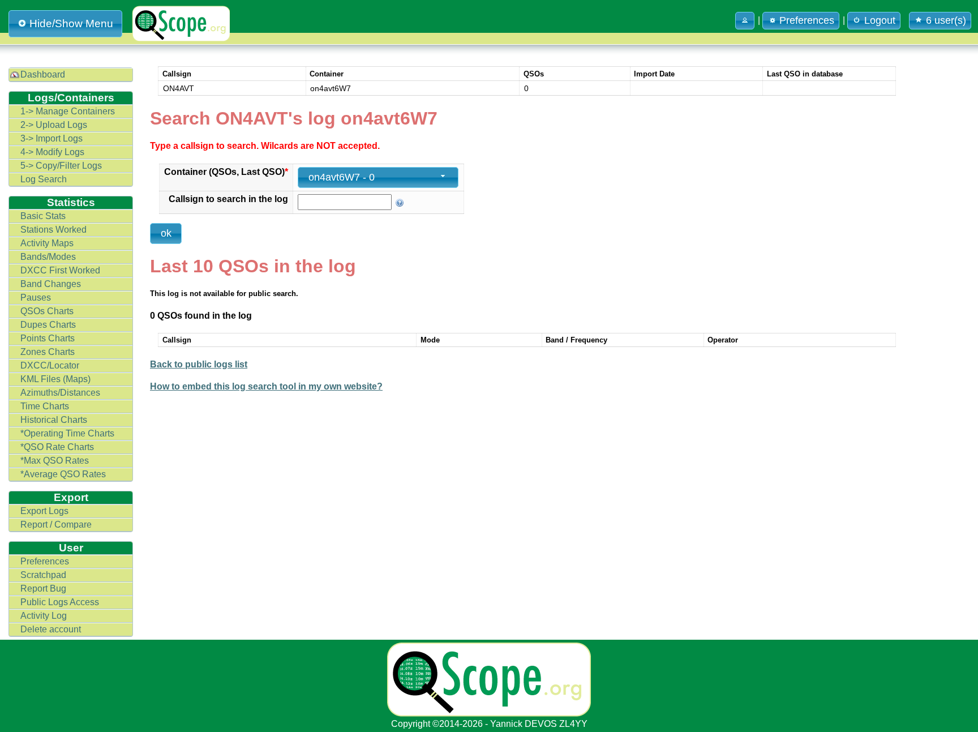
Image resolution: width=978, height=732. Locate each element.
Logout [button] (879, 20)
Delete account (50, 629)
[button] (744, 20)
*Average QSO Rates (63, 474)
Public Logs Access (59, 602)
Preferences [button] (806, 20)
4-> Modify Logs (52, 152)
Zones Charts (47, 352)
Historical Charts (53, 420)
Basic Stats (43, 216)
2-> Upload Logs (53, 125)
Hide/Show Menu (71, 23)
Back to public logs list (198, 364)
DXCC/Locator (49, 365)
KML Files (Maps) (55, 379)
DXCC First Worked (60, 270)
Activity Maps (47, 243)
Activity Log (43, 615)
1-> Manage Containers (67, 111)
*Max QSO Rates (54, 460)
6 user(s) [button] (946, 20)
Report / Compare (56, 524)
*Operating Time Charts (67, 433)
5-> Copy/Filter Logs (61, 165)
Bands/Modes (48, 257)
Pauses (35, 297)
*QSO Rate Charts (57, 447)
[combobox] (378, 177)
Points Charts (47, 338)
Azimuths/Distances (60, 392)
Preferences (44, 561)
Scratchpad (43, 575)
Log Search (43, 179)
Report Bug (43, 588)
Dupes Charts (48, 324)
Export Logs (44, 511)
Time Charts (44, 406)
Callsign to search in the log (228, 199)
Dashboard (42, 74)
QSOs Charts (47, 311)
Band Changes (50, 284)
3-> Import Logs (51, 138)
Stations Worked (53, 229)
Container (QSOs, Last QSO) (226, 172)
